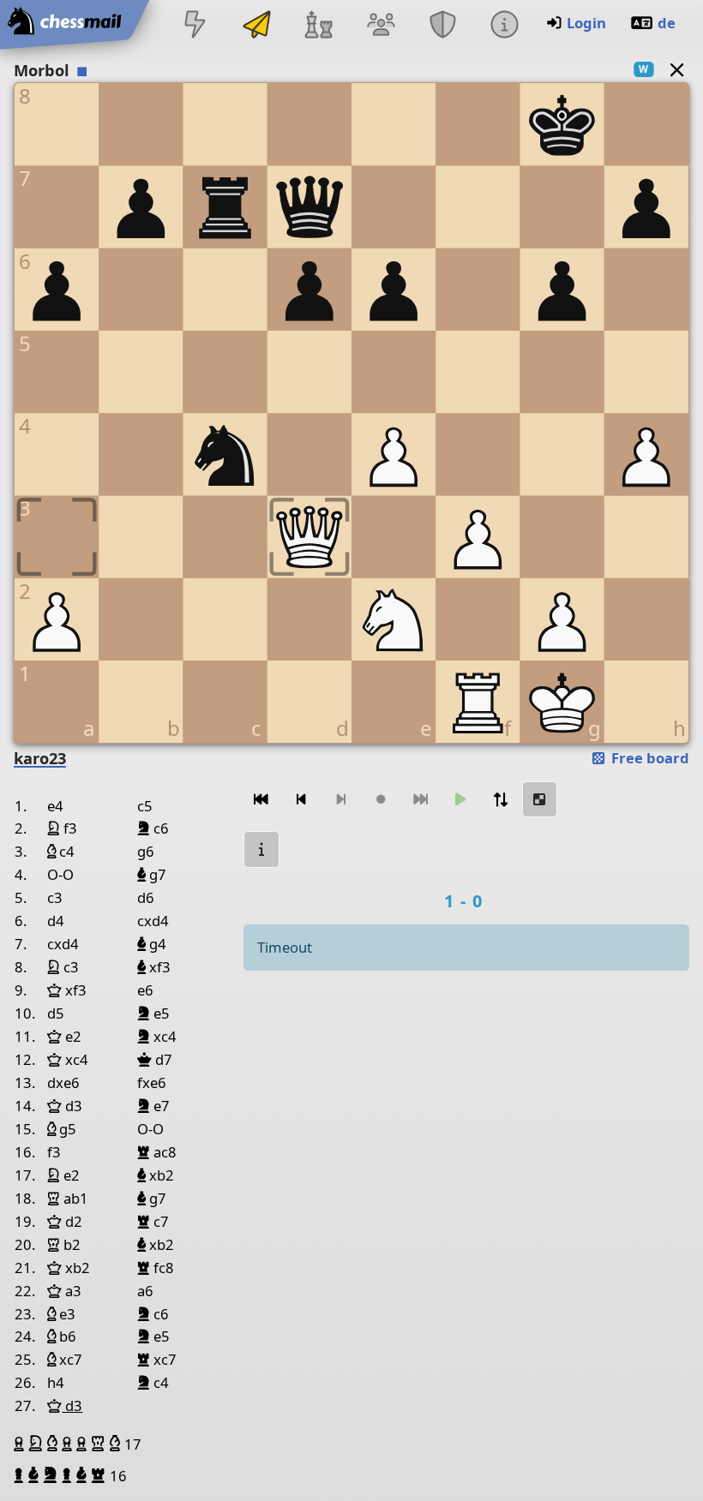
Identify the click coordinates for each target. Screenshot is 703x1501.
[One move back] (301, 799)
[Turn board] (500, 799)
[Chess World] (319, 26)
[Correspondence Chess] (257, 26)
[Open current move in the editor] (540, 799)
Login (586, 23)
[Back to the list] (677, 69)
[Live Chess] (194, 26)
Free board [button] (648, 758)
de (667, 23)
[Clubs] (442, 26)
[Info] (504, 26)
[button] (21, 1443)
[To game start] (261, 799)
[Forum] (381, 26)
